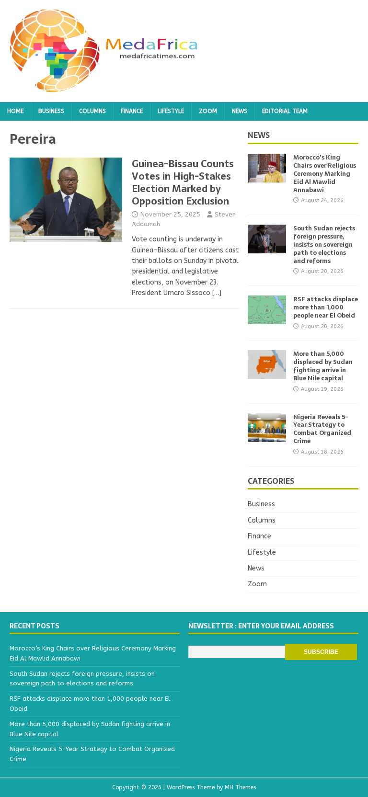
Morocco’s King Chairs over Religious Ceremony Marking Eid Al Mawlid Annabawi (324, 173)
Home (15, 111)
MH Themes (240, 787)
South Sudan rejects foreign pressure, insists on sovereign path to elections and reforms (324, 244)
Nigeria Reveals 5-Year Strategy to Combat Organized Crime (322, 429)
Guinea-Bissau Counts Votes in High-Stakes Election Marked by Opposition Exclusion (183, 182)
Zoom (208, 111)
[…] (216, 293)
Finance (132, 111)
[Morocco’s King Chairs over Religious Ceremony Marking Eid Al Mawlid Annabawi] (267, 177)
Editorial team (285, 111)
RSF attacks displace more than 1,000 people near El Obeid (325, 307)
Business (51, 111)
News (239, 111)
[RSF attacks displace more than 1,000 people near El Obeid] (267, 319)
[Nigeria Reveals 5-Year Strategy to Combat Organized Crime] (267, 436)
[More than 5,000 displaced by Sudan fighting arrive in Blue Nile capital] (267, 373)
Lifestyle (171, 111)
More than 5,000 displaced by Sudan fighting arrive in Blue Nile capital (323, 366)
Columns (92, 111)
